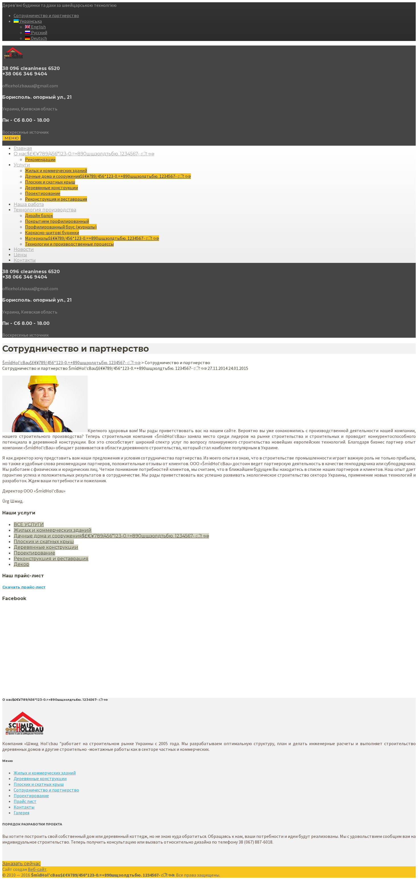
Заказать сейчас (21, 863)
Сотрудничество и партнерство (46, 15)
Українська (30, 21)
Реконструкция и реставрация (56, 199)
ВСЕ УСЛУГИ (29, 524)
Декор (21, 564)
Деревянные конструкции (51, 187)
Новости (24, 249)
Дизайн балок (39, 215)
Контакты (25, 260)
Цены (20, 254)
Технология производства (45, 210)
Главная (23, 148)
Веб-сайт (37, 869)
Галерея (21, 812)
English (38, 27)
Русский (38, 32)
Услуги (22, 165)
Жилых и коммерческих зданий (56, 170)
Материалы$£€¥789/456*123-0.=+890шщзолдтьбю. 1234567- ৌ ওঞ (92, 238)
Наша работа (29, 204)
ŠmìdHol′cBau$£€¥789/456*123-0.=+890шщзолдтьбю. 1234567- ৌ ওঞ (71, 362)
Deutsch (38, 38)
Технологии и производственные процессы (69, 244)
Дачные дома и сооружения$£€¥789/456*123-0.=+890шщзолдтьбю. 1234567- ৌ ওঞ (108, 176)
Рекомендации (40, 159)
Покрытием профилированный (57, 221)
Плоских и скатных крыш (50, 182)
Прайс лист (25, 801)
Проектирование (42, 193)
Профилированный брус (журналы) (61, 227)
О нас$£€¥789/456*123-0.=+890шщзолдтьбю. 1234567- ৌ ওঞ (84, 153)
